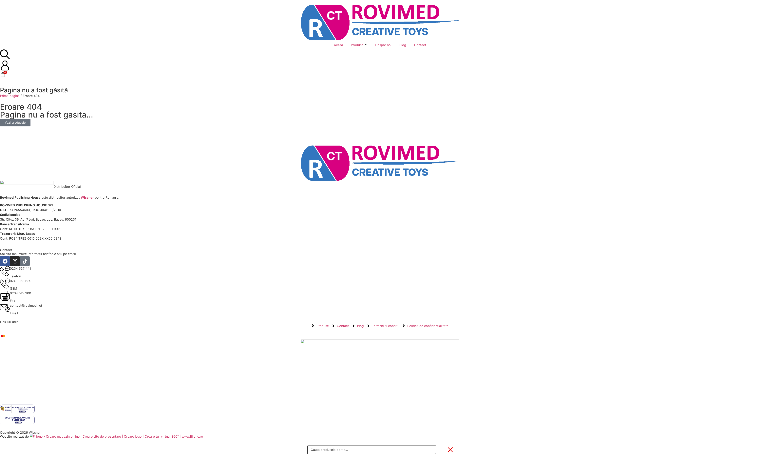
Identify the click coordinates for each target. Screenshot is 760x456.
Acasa (338, 45)
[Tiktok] (25, 261)
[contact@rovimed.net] (5, 308)
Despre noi (383, 45)
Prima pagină (10, 96)
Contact (420, 45)
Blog (402, 45)
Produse (357, 45)
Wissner (87, 197)
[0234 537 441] (5, 271)
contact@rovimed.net (26, 305)
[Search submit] (442, 450)
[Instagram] (15, 261)
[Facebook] (5, 261)
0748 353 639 (20, 281)
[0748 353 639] (5, 283)
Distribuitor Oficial (67, 187)
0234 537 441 (20, 268)
